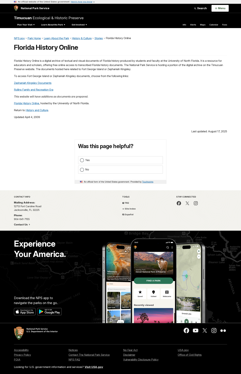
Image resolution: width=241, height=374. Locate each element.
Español (128, 214)
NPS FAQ (74, 359)
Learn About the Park (52, 24)
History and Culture (37, 110)
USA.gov (183, 350)
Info (184, 24)
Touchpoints (147, 181)
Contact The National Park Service (89, 354)
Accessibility (21, 350)
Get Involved (78, 24)
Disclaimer (129, 354)
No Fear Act (130, 350)
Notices (73, 350)
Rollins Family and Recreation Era (33, 89)
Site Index (130, 208)
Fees (224, 24)
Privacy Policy (22, 354)
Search (202, 8)
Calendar (213, 24)
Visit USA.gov (94, 367)
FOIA (17, 359)
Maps (202, 24)
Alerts (193, 24)
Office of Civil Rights (190, 354)
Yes (87, 160)
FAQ (126, 202)
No (87, 169)
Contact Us (21, 224)
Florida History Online (26, 103)
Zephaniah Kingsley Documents (32, 83)
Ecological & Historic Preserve (49, 18)
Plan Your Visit (24, 24)
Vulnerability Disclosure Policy (141, 359)
